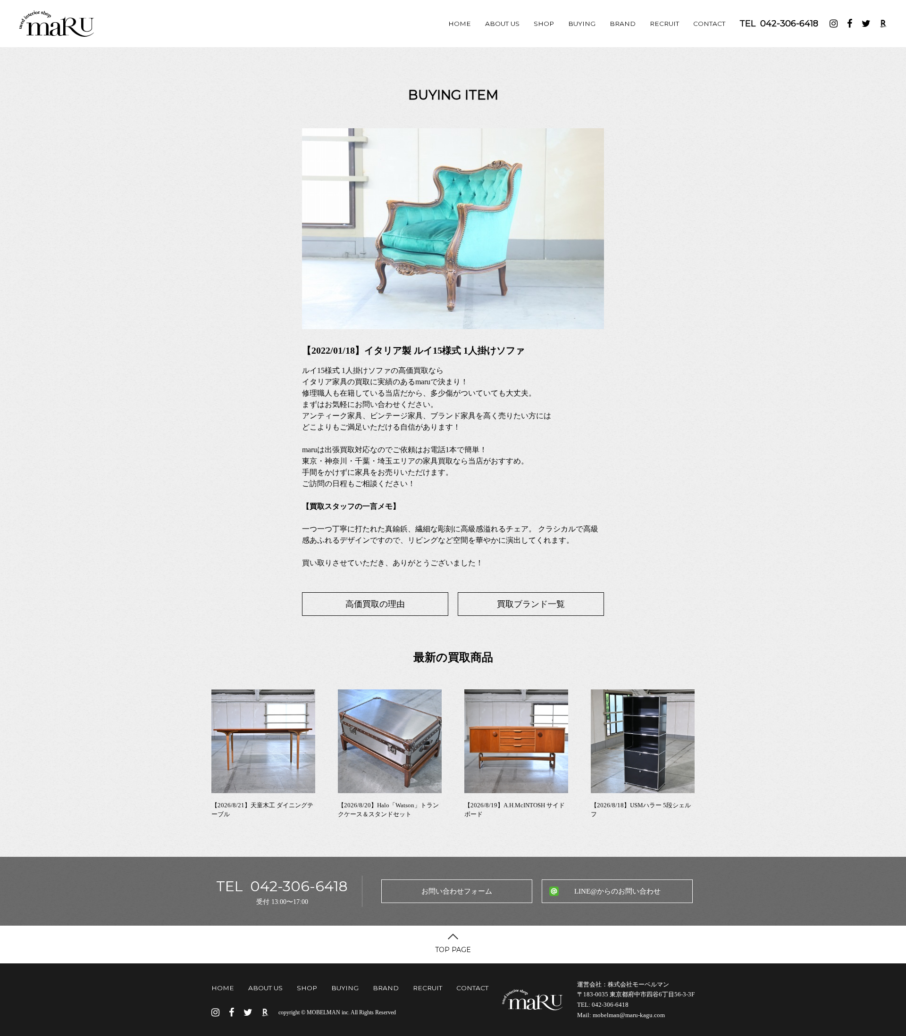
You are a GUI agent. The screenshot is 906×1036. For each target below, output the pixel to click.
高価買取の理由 (375, 604)
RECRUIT (664, 23)
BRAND (623, 23)
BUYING (582, 23)
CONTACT (709, 23)
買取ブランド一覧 (531, 604)
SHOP (544, 23)
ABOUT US (502, 23)
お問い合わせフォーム (456, 891)
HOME (459, 23)
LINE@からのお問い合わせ (617, 891)
